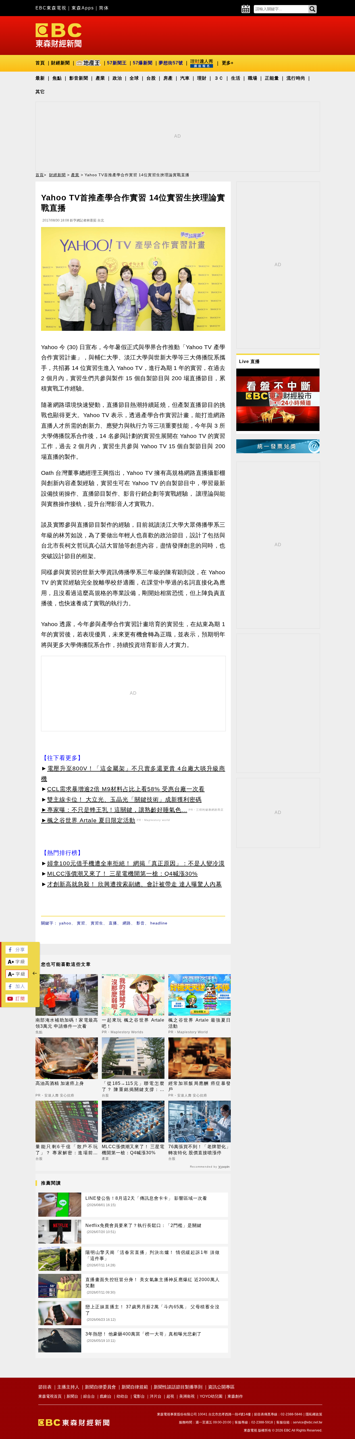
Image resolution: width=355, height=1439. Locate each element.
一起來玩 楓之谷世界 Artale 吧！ (133, 1023)
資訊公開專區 (221, 1387)
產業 (100, 78)
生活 (235, 78)
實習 (81, 923)
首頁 (40, 63)
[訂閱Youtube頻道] (17, 1001)
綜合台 (89, 1396)
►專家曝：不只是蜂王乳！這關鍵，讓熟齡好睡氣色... (114, 810)
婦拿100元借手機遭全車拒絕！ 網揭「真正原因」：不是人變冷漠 (136, 863)
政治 (117, 78)
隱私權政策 (314, 1414)
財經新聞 (60, 63)
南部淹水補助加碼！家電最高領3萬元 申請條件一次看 (67, 1023)
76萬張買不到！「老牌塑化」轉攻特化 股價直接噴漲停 (199, 1149)
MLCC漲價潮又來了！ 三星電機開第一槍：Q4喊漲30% (122, 873)
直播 (113, 923)
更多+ (227, 63)
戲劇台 (105, 1396)
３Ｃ (219, 78)
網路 (127, 923)
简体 (104, 8)
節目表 (45, 1387)
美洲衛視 (187, 1396)
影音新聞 (78, 78)
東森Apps (83, 8)
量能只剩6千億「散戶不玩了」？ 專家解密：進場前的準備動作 (67, 1150)
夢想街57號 (171, 63)
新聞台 (72, 1396)
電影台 (139, 1396)
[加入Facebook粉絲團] (17, 988)
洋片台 (155, 1396)
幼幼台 (122, 1396)
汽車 (185, 78)
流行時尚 (295, 78)
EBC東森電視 (51, 8)
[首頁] (59, 34)
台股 (151, 78)
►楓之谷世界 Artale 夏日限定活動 (88, 820)
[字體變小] (17, 976)
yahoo (65, 923)
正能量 (272, 78)
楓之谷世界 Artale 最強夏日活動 (199, 1023)
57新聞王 (117, 63)
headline (159, 923)
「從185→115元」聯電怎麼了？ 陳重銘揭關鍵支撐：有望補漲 (133, 1087)
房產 (168, 78)
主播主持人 (68, 1387)
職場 (252, 78)
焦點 (57, 78)
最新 (40, 78)
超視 (170, 1396)
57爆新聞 (143, 63)
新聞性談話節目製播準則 (178, 1387)
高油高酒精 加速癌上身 (60, 1083)
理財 (202, 78)
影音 (140, 923)
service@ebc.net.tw (307, 1422)
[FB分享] (17, 952)
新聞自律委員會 (100, 1387)
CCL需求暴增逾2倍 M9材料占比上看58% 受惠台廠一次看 (126, 789)
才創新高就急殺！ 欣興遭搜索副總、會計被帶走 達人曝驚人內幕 (134, 884)
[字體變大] (17, 964)
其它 (40, 91)
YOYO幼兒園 (211, 1396)
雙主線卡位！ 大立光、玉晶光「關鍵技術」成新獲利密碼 (124, 799)
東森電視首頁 (50, 1396)
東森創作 (235, 1396)
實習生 (97, 923)
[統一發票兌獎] (278, 451)
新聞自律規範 (134, 1387)
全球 (134, 78)
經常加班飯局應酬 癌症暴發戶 (199, 1086)
